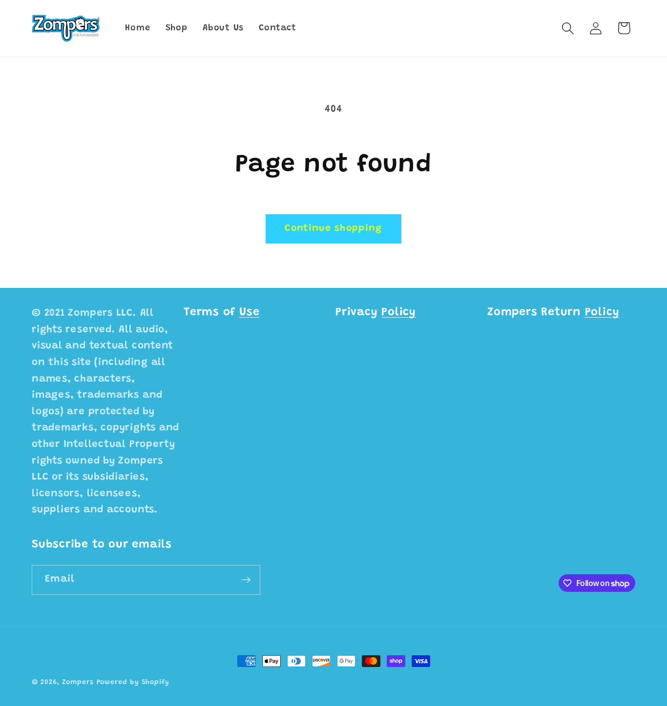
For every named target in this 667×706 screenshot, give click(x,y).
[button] (568, 28)
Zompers (77, 682)
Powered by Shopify (133, 682)
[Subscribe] (246, 580)
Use (249, 312)
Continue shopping (333, 228)
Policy (398, 312)
